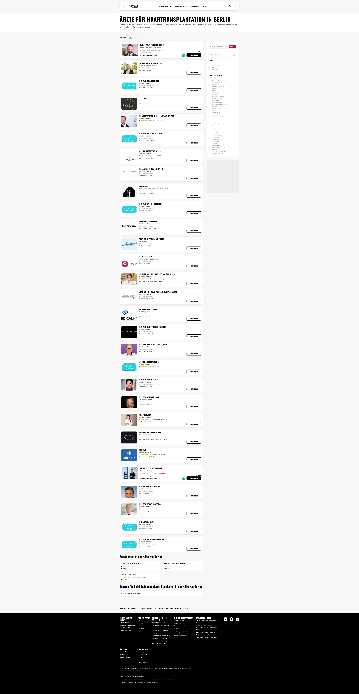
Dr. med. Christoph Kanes (126, 622)
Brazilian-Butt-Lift (216, 92)
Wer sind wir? (123, 652)
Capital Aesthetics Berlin (150, 151)
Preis (135, 37)
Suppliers (140, 659)
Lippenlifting (215, 131)
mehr (166, 188)
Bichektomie (215, 88)
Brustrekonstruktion (217, 98)
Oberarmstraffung (216, 141)
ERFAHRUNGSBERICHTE (181, 6)
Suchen (232, 46)
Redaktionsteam (124, 654)
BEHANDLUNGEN (163, 6)
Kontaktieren (194, 55)
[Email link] (237, 619)
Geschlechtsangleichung (218, 116)
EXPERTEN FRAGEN (195, 6)
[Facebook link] (231, 620)
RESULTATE (204, 6)
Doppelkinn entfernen (217, 108)
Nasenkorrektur (216, 137)
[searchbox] (219, 46)
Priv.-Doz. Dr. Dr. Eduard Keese (128, 625)
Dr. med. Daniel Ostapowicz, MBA (153, 344)
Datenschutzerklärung (126, 679)
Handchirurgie (215, 124)
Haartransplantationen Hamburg (160, 627)
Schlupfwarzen (216, 149)
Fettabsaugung (216, 112)
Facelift (214, 110)
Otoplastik (214, 143)
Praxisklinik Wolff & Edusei (151, 168)
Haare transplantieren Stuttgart (160, 641)
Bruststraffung (215, 100)
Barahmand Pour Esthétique (152, 45)
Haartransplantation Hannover (160, 638)
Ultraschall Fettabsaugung (219, 151)
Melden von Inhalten (125, 657)
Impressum (155, 682)
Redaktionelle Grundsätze (127, 682)
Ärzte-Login (141, 652)
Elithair (142, 450)
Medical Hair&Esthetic (148, 309)
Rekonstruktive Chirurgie (218, 147)
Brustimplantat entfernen (218, 94)
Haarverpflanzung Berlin (158, 622)
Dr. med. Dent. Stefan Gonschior (153, 326)
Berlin (213, 67)
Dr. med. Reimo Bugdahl (149, 397)
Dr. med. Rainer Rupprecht (150, 203)
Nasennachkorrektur (217, 139)
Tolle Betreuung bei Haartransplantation (206, 625)
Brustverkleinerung (217, 106)
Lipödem (214, 128)
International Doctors (143, 662)
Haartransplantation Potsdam (131, 593)
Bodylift (214, 90)
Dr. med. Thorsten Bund (128, 574)
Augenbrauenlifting (217, 82)
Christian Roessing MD (149, 362)
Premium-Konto (142, 654)
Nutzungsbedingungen (139, 679)
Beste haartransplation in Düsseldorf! (205, 634)
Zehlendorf (215, 69)
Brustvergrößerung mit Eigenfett (220, 104)
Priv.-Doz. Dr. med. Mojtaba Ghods (174, 563)
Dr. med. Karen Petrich (149, 80)
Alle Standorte (215, 65)
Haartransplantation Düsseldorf (160, 630)
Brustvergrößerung (217, 102)
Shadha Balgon (145, 414)
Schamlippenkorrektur (180, 626)
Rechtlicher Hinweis (169, 679)
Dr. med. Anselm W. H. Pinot (150, 133)
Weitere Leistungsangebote (219, 80)
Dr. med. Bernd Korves (125, 630)
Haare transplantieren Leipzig (159, 643)
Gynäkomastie (215, 120)
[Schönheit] (133, 6)
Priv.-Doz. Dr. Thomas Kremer (127, 633)
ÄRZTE (171, 6)
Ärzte (130, 37)
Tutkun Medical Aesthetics (150, 63)
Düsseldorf (141, 628)
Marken (140, 657)
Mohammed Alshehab (148, 221)
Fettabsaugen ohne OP (180, 620)
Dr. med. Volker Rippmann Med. (152, 539)
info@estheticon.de (139, 676)
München (140, 623)
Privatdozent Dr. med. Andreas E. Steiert (156, 116)
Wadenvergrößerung (217, 153)
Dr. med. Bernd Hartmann (150, 504)
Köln (139, 631)
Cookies (148, 679)
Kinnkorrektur (215, 126)
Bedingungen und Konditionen (143, 682)
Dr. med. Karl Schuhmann (151, 468)
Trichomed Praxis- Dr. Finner (151, 239)
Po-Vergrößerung (216, 145)
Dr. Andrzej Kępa (146, 521)
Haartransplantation (217, 122)
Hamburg (140, 626)
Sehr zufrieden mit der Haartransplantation (207, 637)
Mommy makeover (217, 135)
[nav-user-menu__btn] (235, 6)
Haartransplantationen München (160, 625)
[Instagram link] (225, 620)
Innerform (143, 186)
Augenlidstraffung (216, 84)
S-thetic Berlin (145, 256)
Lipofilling (214, 129)
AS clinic (143, 98)
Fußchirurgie (215, 114)
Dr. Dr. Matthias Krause (149, 486)
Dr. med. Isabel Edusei (148, 379)
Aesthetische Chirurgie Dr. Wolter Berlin (157, 274)
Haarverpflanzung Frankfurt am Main (161, 635)
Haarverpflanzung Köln (158, 633)
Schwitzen (177, 628)
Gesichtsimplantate (217, 118)
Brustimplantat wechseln (218, 96)
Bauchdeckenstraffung (218, 86)
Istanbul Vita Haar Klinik (150, 432)
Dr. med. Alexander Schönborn (131, 563)
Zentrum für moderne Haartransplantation (158, 291)
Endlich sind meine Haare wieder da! (205, 632)
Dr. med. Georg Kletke (125, 627)
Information (123, 37)
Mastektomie (215, 133)
